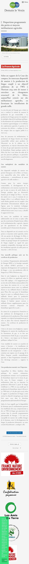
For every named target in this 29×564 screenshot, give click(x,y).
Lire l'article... (6, 56)
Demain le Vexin (14, 10)
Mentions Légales (14, 444)
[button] (25, 2)
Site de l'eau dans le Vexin (15, 432)
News (18, 53)
